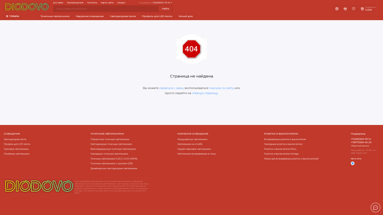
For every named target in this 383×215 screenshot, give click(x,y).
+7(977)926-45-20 (361, 142)
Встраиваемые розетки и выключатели (285, 139)
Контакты (92, 2)
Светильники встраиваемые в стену (196, 153)
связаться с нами (171, 88)
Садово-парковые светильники (194, 149)
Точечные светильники (55, 16)
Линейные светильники (16, 153)
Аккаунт (121, 2)
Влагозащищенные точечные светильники (113, 149)
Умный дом (186, 16)
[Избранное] (353, 8)
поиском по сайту (221, 88)
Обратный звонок (360, 146)
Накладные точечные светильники (109, 153)
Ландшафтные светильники (192, 139)
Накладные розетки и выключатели (283, 144)
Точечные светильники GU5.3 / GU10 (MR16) (114, 158)
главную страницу (205, 93)
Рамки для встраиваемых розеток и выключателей (291, 158)
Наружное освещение (90, 16)
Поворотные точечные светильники (110, 139)
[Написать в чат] (375, 207)
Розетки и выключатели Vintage (281, 153)
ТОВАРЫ (14, 16)
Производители (75, 2)
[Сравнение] (345, 8)
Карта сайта (107, 2)
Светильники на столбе (190, 144)
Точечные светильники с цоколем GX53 (112, 163)
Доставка (58, 2)
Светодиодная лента (123, 16)
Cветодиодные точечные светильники (111, 144)
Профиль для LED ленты (157, 16)
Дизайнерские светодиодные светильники (114, 168)
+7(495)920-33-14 (154, 2)
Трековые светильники (16, 149)
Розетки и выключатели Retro (280, 149)
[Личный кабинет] (337, 8)
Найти (165, 8)
